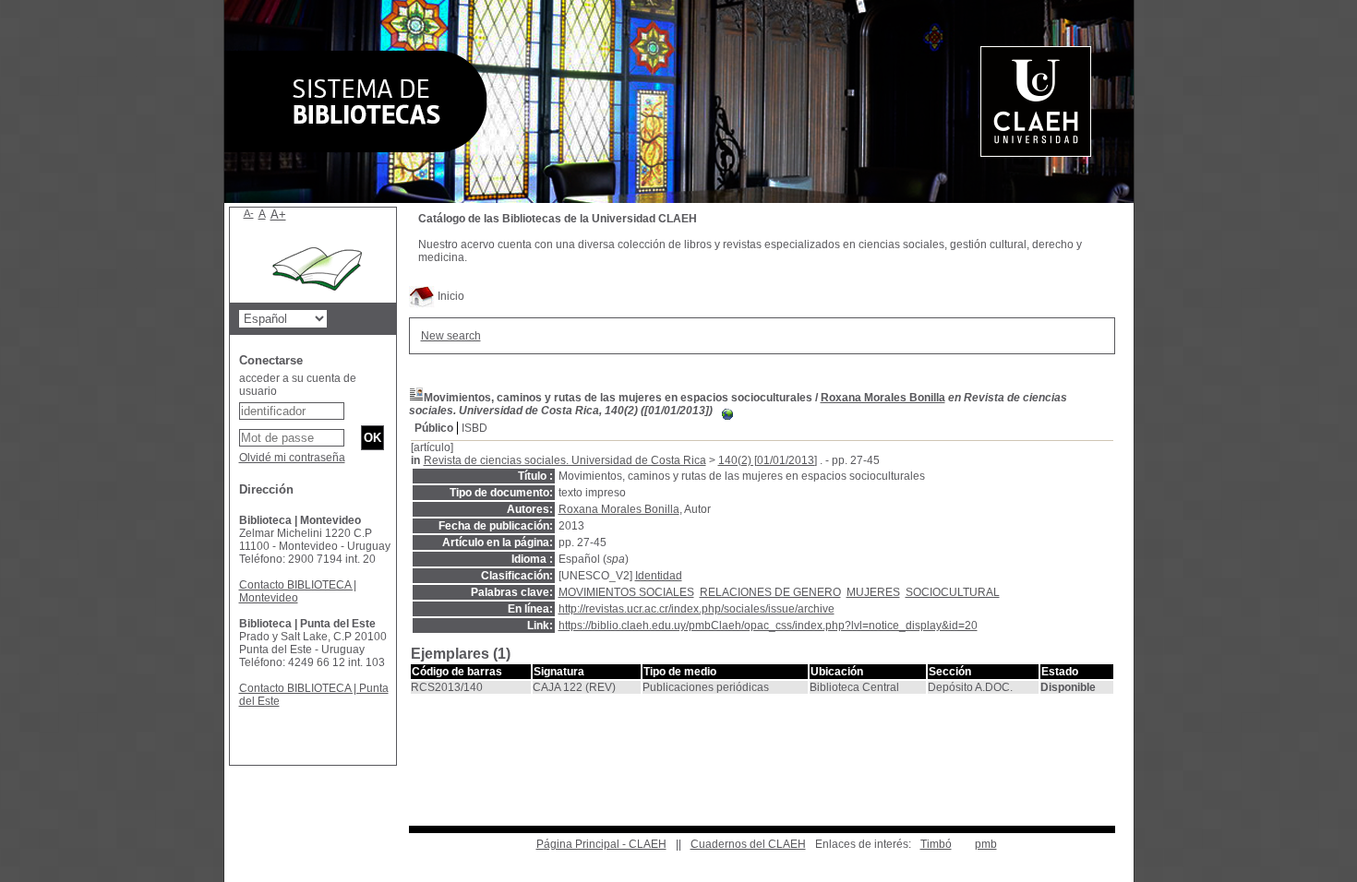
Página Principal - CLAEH (601, 844)
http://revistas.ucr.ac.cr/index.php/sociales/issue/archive (696, 608)
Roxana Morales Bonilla (883, 397)
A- (249, 213)
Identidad (658, 575)
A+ (278, 214)
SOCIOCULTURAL (953, 592)
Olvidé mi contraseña (292, 457)
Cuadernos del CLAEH (748, 844)
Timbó (936, 844)
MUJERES (873, 592)
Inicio (449, 296)
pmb (986, 844)
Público (433, 428)
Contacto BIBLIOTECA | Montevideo (297, 591)
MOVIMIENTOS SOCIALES (626, 592)
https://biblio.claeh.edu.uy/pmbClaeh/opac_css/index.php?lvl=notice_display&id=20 (768, 625)
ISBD (474, 428)
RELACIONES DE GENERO (770, 592)
